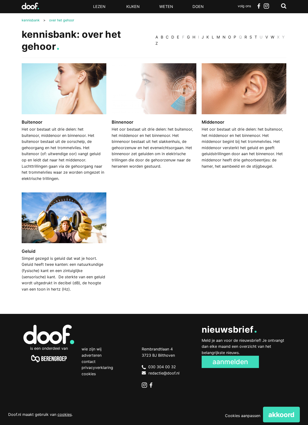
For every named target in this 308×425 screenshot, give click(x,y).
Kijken (133, 6)
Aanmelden (230, 362)
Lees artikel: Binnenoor (154, 121)
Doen (198, 6)
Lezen (99, 6)
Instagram (266, 6)
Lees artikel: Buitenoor (64, 127)
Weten (166, 6)
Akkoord (281, 415)
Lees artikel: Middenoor (244, 121)
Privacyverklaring (97, 367)
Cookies (89, 373)
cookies (65, 414)
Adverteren (92, 355)
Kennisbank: (51, 34)
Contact (89, 361)
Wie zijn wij (92, 349)
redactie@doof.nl (164, 373)
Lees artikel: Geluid (64, 247)
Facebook (258, 6)
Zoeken (283, 6)
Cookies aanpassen (242, 415)
